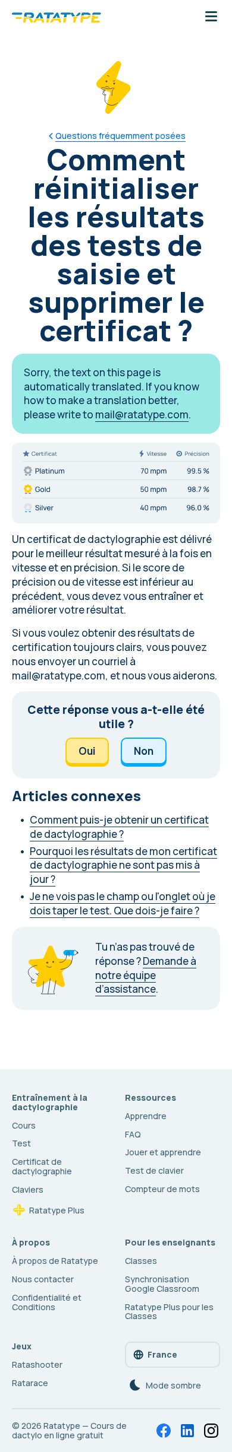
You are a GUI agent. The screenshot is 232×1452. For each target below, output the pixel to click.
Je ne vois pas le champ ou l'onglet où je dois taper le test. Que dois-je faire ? (122, 903)
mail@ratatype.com (142, 414)
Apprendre (146, 1115)
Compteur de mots (162, 1188)
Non (143, 751)
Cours (24, 1125)
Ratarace (30, 1383)
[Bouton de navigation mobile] (211, 17)
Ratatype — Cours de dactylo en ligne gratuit (69, 1430)
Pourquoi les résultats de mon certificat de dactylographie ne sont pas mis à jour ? (123, 865)
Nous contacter (43, 1279)
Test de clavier (154, 1170)
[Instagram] (211, 1431)
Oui (87, 751)
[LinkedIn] (187, 1431)
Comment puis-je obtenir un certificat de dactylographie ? (119, 827)
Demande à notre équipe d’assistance (145, 975)
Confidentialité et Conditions (46, 1302)
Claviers (27, 1189)
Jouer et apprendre (163, 1152)
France (162, 1354)
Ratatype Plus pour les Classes (169, 1311)
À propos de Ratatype (55, 1260)
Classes (141, 1260)
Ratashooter (37, 1364)
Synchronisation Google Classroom (162, 1283)
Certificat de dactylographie (42, 1166)
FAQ (133, 1134)
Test (21, 1143)
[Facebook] (164, 1431)
